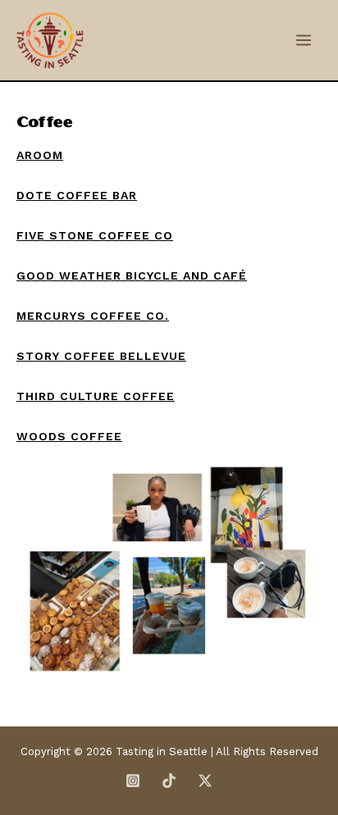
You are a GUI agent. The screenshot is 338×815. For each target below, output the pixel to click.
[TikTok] (169, 780)
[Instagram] (133, 780)
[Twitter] (205, 780)
